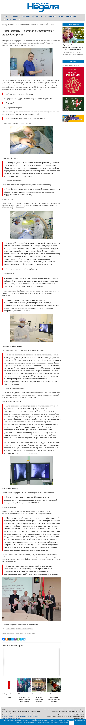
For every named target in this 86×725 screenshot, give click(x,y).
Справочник (37, 16)
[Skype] (21, 639)
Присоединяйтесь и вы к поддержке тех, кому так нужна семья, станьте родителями (73, 47)
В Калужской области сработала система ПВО (9, 695)
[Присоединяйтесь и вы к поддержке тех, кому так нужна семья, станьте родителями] (73, 35)
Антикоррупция (50, 16)
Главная (7, 16)
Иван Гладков (11, 629)
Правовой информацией (60, 723)
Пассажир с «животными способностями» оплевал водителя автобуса (54, 697)
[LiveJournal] (9, 639)
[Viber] (15, 639)
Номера (61, 16)
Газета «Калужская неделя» (10, 24)
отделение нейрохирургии (24, 629)
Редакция (7, 19)
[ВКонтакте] (3, 639)
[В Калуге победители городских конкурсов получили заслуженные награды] (39, 685)
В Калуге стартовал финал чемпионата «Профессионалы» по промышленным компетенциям (24, 697)
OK (71, 723)
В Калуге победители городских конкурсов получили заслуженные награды (39, 697)
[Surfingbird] (12, 639)
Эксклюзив (31, 633)
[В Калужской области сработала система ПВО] (9, 685)
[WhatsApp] (18, 639)
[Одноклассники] (6, 639)
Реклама (16, 19)
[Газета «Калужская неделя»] (43, 10)
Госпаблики (25, 16)
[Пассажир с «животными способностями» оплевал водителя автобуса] (54, 685)
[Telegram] (24, 639)
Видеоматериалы (73, 24)
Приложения (71, 16)
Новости (15, 16)
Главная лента (24, 24)
